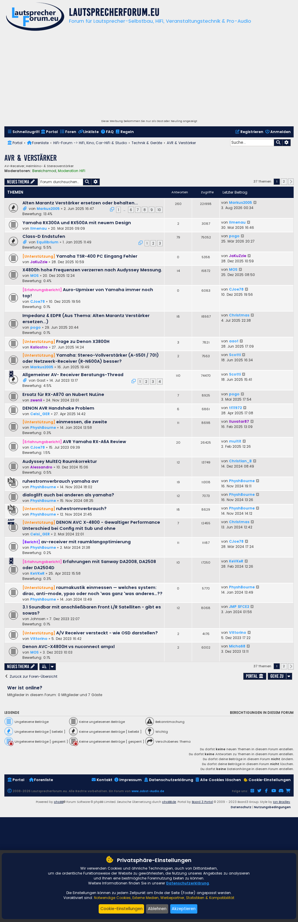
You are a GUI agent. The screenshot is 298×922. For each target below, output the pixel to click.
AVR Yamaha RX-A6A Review (94, 442)
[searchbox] (252, 142)
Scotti (235, 354)
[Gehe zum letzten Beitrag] (255, 202)
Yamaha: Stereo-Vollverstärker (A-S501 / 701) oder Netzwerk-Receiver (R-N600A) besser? (90, 358)
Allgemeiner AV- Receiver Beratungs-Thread (72, 375)
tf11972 (235, 407)
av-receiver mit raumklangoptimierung (86, 542)
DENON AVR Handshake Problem (58, 408)
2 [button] (284, 181)
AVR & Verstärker (30, 157)
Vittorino (38, 638)
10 (159, 209)
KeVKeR (37, 573)
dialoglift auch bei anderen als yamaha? (68, 495)
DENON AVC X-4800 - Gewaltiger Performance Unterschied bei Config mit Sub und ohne (91, 525)
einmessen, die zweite (81, 422)
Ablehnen (157, 909)
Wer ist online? (24, 688)
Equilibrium (47, 242)
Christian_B (240, 461)
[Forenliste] (35, 17)
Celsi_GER (40, 413)
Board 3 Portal (202, 802)
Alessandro (41, 467)
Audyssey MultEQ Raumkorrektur (59, 461)
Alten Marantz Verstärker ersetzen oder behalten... (80, 203)
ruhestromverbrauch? (81, 509)
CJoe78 (37, 301)
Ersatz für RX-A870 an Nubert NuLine (63, 394)
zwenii (36, 400)
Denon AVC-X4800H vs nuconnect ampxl (68, 647)
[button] (291, 181)
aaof (233, 341)
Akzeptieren (184, 909)
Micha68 (237, 646)
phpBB (58, 802)
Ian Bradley (281, 802)
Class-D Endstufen (43, 236)
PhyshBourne (43, 427)
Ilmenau (38, 228)
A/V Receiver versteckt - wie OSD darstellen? (107, 633)
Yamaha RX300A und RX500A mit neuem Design (76, 223)
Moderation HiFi (71, 171)
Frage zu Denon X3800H (82, 341)
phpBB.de (169, 802)
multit (235, 441)
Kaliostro (39, 347)
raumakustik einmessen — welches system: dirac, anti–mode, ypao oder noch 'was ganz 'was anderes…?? (92, 591)
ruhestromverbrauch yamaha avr (60, 481)
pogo (234, 235)
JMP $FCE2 (239, 606)
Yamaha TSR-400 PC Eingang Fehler (96, 256)
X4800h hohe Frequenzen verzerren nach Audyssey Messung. (92, 270)
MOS (34, 275)
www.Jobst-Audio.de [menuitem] (148, 791)
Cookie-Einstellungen (121, 909)
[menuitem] (23, 132)
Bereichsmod (44, 171)
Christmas (239, 315)
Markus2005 (48, 208)
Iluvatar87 (239, 421)
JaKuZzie (38, 261)
